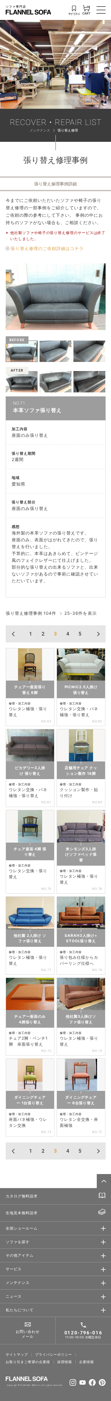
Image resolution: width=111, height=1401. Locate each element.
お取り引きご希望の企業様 (28, 1362)
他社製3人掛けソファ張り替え (81, 1019)
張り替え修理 (67, 130)
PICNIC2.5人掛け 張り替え (81, 690)
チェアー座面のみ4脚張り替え (30, 1019)
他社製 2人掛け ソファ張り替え (30, 938)
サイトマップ (17, 1354)
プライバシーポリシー (53, 1354)
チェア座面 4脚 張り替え (30, 852)
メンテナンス (40, 130)
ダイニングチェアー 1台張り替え (30, 1100)
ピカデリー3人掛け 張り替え (30, 770)
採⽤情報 (64, 1362)
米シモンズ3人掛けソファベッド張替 (81, 854)
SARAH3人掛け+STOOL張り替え (81, 938)
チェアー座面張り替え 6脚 (30, 690)
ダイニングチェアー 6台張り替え (81, 1100)
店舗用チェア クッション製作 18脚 (81, 770)
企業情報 (86, 1362)
